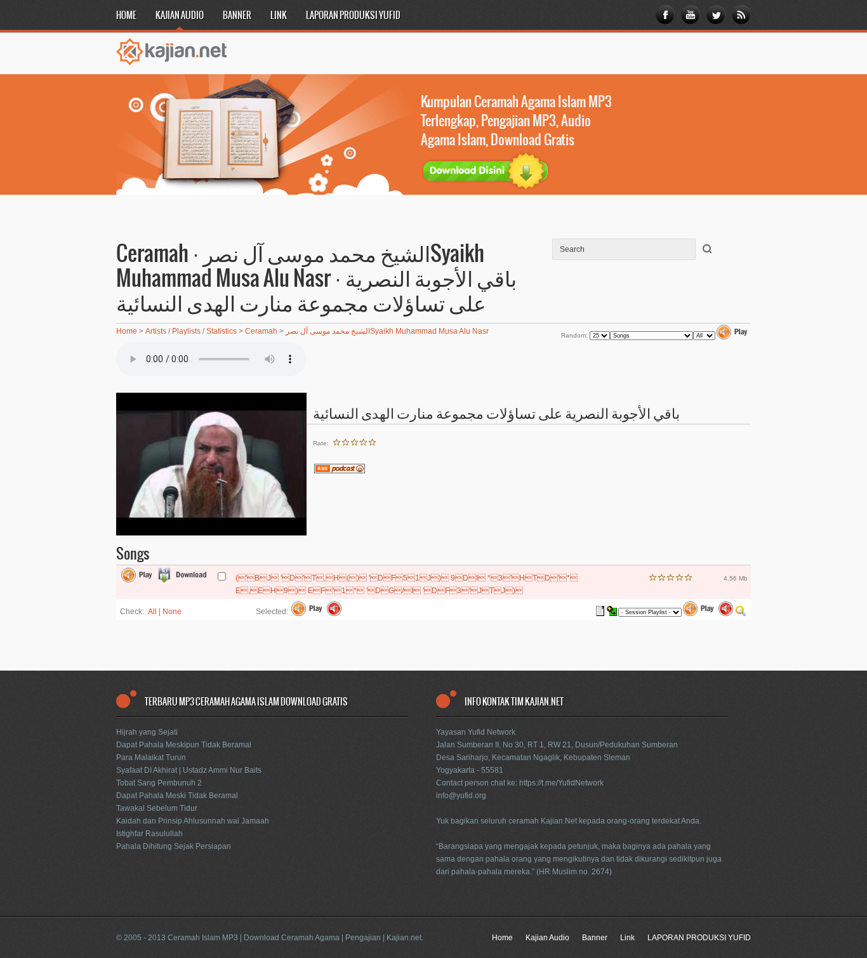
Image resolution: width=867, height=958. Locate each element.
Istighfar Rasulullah (149, 833)
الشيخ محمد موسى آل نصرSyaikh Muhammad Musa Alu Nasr (387, 331)
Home (126, 16)
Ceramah (261, 331)
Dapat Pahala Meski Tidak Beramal (177, 795)
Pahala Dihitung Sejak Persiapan (173, 846)
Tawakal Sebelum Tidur (156, 808)
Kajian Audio (180, 16)
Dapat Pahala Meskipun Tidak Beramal (183, 744)
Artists (155, 331)
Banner (237, 16)
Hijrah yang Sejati (147, 732)
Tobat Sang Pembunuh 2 (159, 782)
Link (278, 16)
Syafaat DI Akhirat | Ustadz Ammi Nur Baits (188, 770)
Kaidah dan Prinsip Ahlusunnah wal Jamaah (192, 821)
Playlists (186, 331)
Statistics (221, 331)
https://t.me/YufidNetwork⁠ (561, 782)
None (172, 611)
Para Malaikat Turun (151, 757)
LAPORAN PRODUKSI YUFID (353, 16)
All (152, 611)
